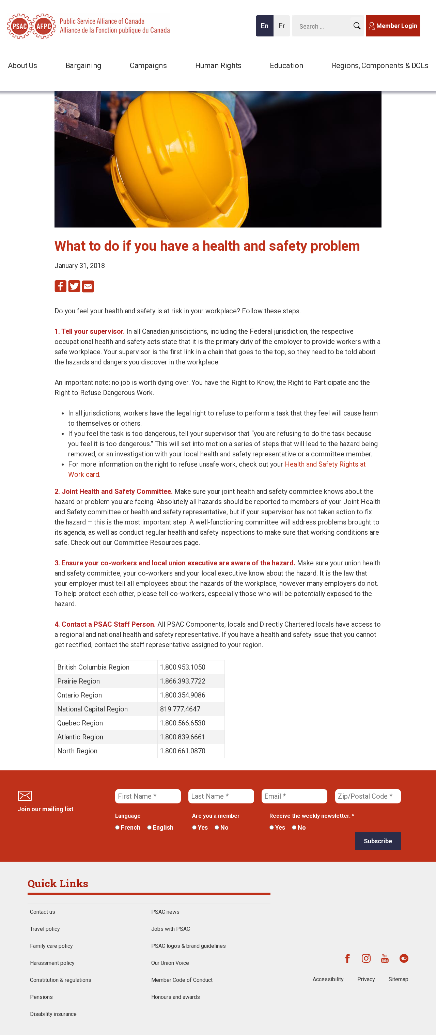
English (162, 827)
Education (286, 65)
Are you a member (216, 816)
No (224, 827)
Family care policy (51, 946)
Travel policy (45, 929)
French (130, 827)
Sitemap (398, 979)
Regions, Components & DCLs (380, 65)
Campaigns (148, 65)
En (266, 29)
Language (128, 816)
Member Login (396, 25)
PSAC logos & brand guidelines (188, 946)
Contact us (42, 912)
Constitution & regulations (60, 980)
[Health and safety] (218, 225)
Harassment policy (52, 963)
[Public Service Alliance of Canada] (51, 25)
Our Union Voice (170, 963)
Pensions (41, 997)
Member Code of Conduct (182, 980)
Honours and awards (175, 997)
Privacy (366, 979)
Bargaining (83, 65)
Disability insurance (53, 1014)
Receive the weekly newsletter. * (311, 816)
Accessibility (328, 979)
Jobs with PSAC (170, 929)
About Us (22, 65)
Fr (284, 29)
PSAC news (165, 912)
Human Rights (218, 65)
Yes (202, 827)
